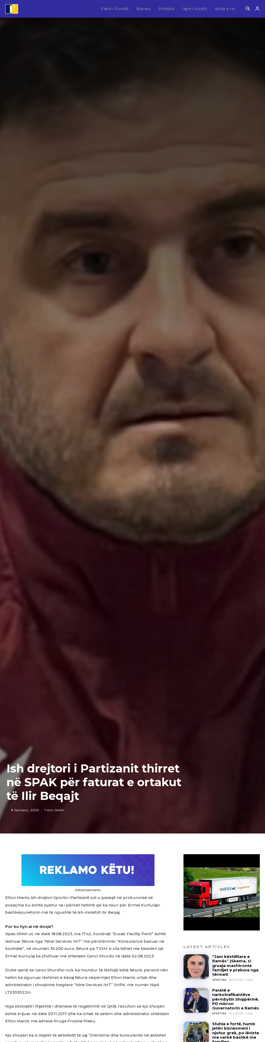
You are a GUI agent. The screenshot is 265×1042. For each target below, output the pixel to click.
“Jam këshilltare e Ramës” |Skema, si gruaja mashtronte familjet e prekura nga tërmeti (235, 965)
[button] (247, 9)
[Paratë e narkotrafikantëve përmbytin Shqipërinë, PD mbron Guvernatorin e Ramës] (196, 1000)
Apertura (219, 979)
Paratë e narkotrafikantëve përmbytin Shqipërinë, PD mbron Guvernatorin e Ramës (235, 999)
